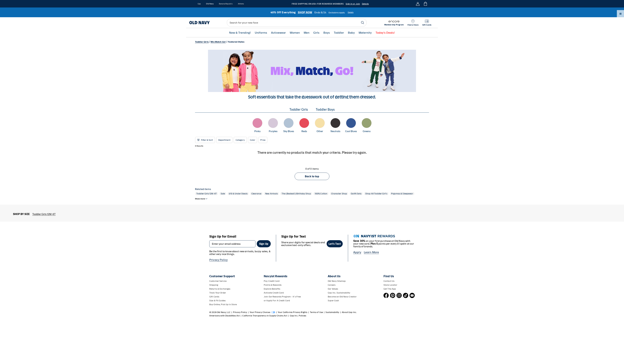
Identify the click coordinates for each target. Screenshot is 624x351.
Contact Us (389, 281)
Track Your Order (217, 293)
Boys (326, 33)
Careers (331, 285)
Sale (223, 193)
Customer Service (218, 281)
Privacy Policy (218, 259)
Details (365, 4)
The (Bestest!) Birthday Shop (296, 193)
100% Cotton (321, 193)
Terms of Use (316, 312)
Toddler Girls (202, 42)
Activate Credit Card (274, 293)
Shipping (213, 285)
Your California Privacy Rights (292, 312)
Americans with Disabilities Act (224, 315)
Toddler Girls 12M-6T (206, 193)
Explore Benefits (272, 289)
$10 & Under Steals (238, 193)
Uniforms (261, 33)
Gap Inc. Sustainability (339, 293)
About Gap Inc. (349, 312)
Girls (316, 33)
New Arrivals (271, 193)
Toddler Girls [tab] (298, 109)
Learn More (371, 252)
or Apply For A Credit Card (277, 300)
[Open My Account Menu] (418, 3)
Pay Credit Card (272, 281)
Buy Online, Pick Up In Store (223, 304)
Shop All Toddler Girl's (376, 193)
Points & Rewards (272, 285)
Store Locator (390, 285)
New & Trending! (240, 33)
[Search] (362, 22)
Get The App (390, 289)
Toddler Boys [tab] (325, 109)
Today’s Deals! (385, 33)
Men (306, 33)
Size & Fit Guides (217, 300)
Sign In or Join (353, 4)
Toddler (339, 33)
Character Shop (339, 193)
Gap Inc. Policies (298, 315)
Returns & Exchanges (219, 289)
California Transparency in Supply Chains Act (264, 315)
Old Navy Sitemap (337, 281)
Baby (351, 33)
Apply (357, 252)
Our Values (333, 289)
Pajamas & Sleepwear (402, 193)
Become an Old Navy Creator (342, 296)
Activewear (278, 33)
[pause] (620, 13)
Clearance (256, 193)
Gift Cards (214, 296)
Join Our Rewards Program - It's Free (282, 296)
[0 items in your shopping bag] (425, 3)
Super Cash (333, 300)
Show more (200, 199)
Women (295, 33)
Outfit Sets (356, 193)
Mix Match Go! (218, 42)
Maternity (365, 33)
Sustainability (332, 312)
